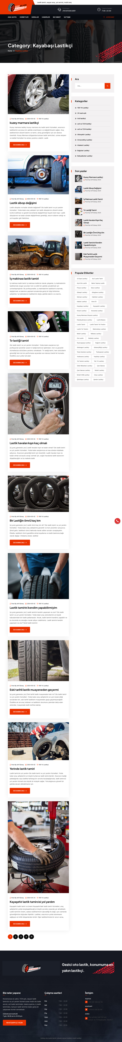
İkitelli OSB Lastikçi (83, 375)
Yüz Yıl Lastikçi (99, 361)
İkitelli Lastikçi (99, 370)
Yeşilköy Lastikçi (99, 356)
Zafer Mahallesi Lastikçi (84, 366)
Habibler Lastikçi (97, 297)
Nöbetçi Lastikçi (96, 333)
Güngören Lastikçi (97, 292)
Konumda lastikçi (97, 311)
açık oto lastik (82, 283)
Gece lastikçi (95, 288)
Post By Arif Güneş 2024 (93, 180)
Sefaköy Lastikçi (93, 338)
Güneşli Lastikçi (82, 292)
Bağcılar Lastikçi (83, 151)
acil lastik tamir (97, 278)
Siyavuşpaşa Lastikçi (84, 343)
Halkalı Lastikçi (82, 301)
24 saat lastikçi (82, 278)
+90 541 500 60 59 (95, 1002)
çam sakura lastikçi (83, 370)
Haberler (46, 17)
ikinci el (94, 301)
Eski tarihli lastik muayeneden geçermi (34, 689)
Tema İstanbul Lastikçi (84, 352)
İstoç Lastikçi (98, 375)
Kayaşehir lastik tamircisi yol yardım (32, 901)
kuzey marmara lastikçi (24, 122)
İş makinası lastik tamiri (24, 278)
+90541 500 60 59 (95, 1009)
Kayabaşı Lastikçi (82, 306)
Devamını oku (18, 145)
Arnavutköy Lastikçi (84, 140)
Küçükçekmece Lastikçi (84, 320)
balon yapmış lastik (98, 283)
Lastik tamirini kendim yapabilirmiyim (33, 607)
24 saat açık (81, 113)
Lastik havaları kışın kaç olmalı (28, 443)
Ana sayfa (12, 17)
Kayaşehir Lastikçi (99, 306)
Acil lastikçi (81, 118)
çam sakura (101, 366)
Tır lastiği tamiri (19, 340)
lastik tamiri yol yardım (97, 324)
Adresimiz (110, 17)
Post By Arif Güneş (17, 119)
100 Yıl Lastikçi (44, 119)
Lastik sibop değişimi (23, 203)
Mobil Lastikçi (81, 333)
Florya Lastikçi (81, 288)
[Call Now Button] (117, 521)
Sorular (35, 17)
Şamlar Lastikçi (98, 379)
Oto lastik (80, 338)
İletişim (67, 17)
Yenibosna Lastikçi (83, 356)
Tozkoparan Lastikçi (102, 352)
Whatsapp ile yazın (14, 1023)
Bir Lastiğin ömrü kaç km (25, 520)
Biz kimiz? (57, 17)
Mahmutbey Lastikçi (99, 329)
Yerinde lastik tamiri (22, 768)
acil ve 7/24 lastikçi (84, 124)
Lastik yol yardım (82, 329)
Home (10, 51)
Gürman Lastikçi (82, 297)
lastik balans (101, 320)
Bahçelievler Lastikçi (84, 156)
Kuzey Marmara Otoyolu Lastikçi (87, 315)
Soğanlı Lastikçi (100, 343)
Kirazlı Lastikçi (81, 311)
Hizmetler (24, 17)
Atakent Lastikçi (83, 145)
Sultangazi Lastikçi (83, 347)
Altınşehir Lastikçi (83, 134)
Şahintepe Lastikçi (83, 379)
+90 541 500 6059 (68, 11)
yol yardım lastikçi (83, 361)
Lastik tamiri (81, 324)
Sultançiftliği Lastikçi (100, 347)
